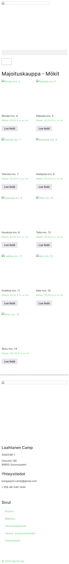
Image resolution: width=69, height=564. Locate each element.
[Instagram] (14, 551)
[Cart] (7, 61)
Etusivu (9, 511)
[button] (34, 52)
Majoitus (10, 518)
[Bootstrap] (23, 551)
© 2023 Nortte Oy (13, 561)
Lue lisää (9, 128)
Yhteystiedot (12, 540)
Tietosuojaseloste (15, 526)
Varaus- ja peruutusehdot (20, 533)
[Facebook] (6, 551)
